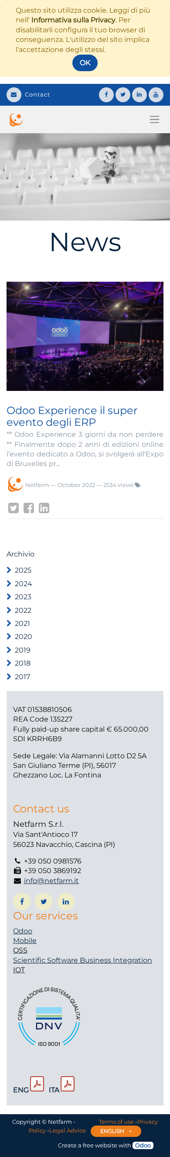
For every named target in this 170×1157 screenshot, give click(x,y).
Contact (37, 94)
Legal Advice (67, 1130)
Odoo (22, 931)
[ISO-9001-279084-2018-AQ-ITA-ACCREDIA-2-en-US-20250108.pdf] (37, 1084)
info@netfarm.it (51, 881)
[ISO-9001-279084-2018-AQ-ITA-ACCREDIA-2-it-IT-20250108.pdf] (67, 1084)
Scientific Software (46, 960)
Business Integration (116, 960)
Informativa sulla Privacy (73, 20)
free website (100, 1145)
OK (85, 63)
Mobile (25, 940)
